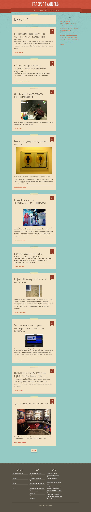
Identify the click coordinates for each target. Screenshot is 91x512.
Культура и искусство (64, 32)
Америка (15, 478)
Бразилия (21, 390)
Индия (61, 30)
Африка (14, 480)
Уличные (32, 495)
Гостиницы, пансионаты (35, 473)
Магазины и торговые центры (37, 480)
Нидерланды (62, 35)
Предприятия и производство (37, 483)
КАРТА (51, 10)
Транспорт (32, 493)
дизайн (15, 442)
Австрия (24, 442)
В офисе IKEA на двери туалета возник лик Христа (30, 280)
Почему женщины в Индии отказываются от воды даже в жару (54, 482)
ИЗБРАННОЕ (40, 10)
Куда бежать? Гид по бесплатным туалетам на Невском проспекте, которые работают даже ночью (53, 476)
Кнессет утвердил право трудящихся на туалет (30, 142)
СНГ (14, 488)
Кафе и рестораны (34, 475)
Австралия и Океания (18, 473)
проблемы (62, 25)
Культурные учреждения (35, 478)
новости (16, 80)
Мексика (65, 39)
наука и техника (64, 23)
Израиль (24, 187)
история (74, 28)
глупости (16, 52)
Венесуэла (21, 266)
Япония (20, 128)
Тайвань (65, 37)
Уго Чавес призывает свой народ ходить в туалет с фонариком (28, 255)
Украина (67, 35)
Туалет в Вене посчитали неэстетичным (31, 403)
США (24, 240)
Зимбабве (21, 52)
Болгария (75, 37)
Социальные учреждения (36, 490)
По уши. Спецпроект (51, 498)
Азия (14, 475)
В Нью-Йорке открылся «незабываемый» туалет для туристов (30, 202)
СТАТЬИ (46, 10)
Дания (77, 39)
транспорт (71, 32)
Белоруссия (74, 35)
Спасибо (46, 506)
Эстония (61, 37)
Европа (14, 483)
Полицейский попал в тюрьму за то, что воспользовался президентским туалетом (29, 36)
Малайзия (62, 44)
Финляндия (75, 32)
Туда (33, 450)
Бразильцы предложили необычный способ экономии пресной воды (30, 374)
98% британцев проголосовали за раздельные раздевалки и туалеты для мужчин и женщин (54, 488)
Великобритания (26, 80)
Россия (62, 21)
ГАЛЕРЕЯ (34, 10)
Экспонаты (32, 498)
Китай (77, 28)
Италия (70, 35)
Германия (65, 30)
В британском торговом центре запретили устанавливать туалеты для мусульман (30, 68)
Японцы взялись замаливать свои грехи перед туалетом (28, 95)
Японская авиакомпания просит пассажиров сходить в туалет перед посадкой (29, 328)
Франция (69, 30)
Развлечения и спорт (35, 485)
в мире (74, 23)
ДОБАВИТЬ (56, 10)
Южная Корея (70, 37)
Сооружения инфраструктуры (37, 488)
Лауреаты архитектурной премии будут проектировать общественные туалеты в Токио (54, 494)
